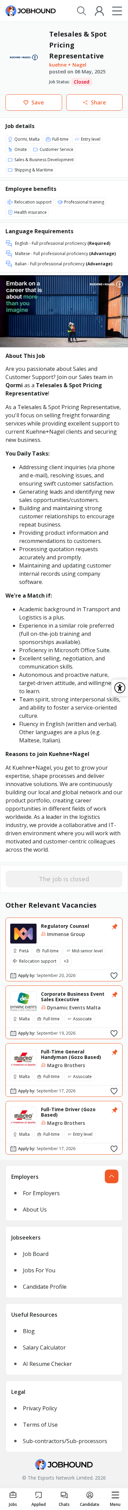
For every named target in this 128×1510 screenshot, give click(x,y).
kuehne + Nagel (67, 64)
